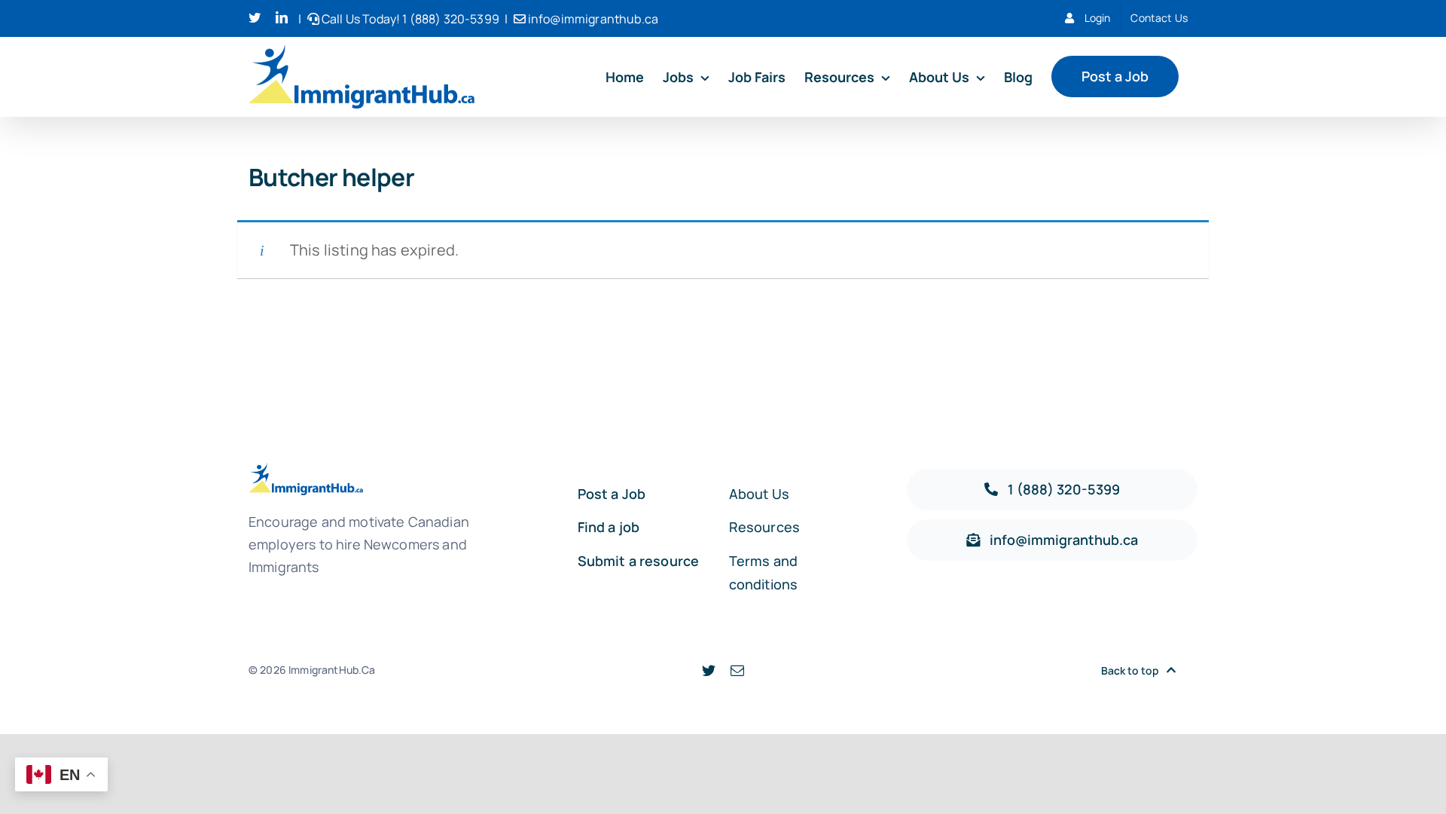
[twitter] (708, 670)
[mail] (737, 670)
